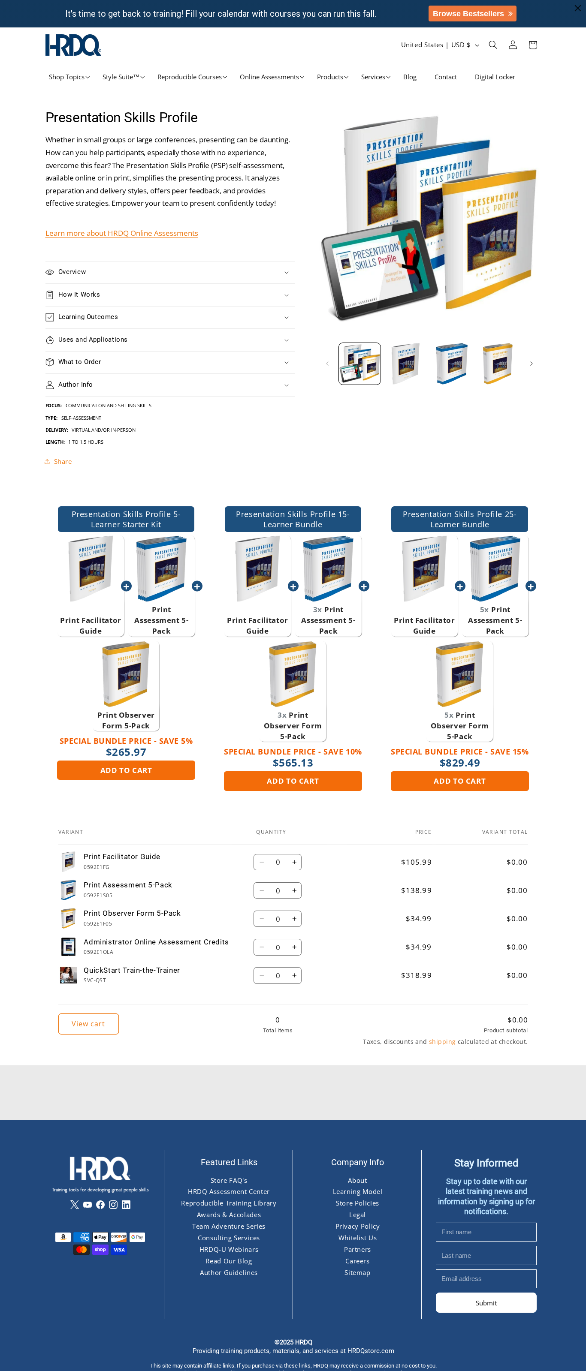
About (357, 1180)
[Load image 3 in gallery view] (452, 364)
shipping (442, 1041)
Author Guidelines (229, 1272)
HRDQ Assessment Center (229, 1191)
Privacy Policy (357, 1226)
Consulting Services (229, 1237)
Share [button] (63, 461)
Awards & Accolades (228, 1214)
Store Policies (357, 1203)
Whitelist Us (357, 1237)
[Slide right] (531, 363)
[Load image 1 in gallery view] (360, 364)
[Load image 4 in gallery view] (498, 364)
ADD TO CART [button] (126, 770)
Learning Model (357, 1191)
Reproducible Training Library (228, 1203)
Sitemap (357, 1272)
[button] (67, 77)
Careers (357, 1261)
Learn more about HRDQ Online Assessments (121, 233)
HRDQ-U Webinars (228, 1249)
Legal (357, 1214)
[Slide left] (327, 363)
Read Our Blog (228, 1261)
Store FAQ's (228, 1180)
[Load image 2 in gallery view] (405, 364)
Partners (357, 1249)
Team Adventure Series (228, 1226)
